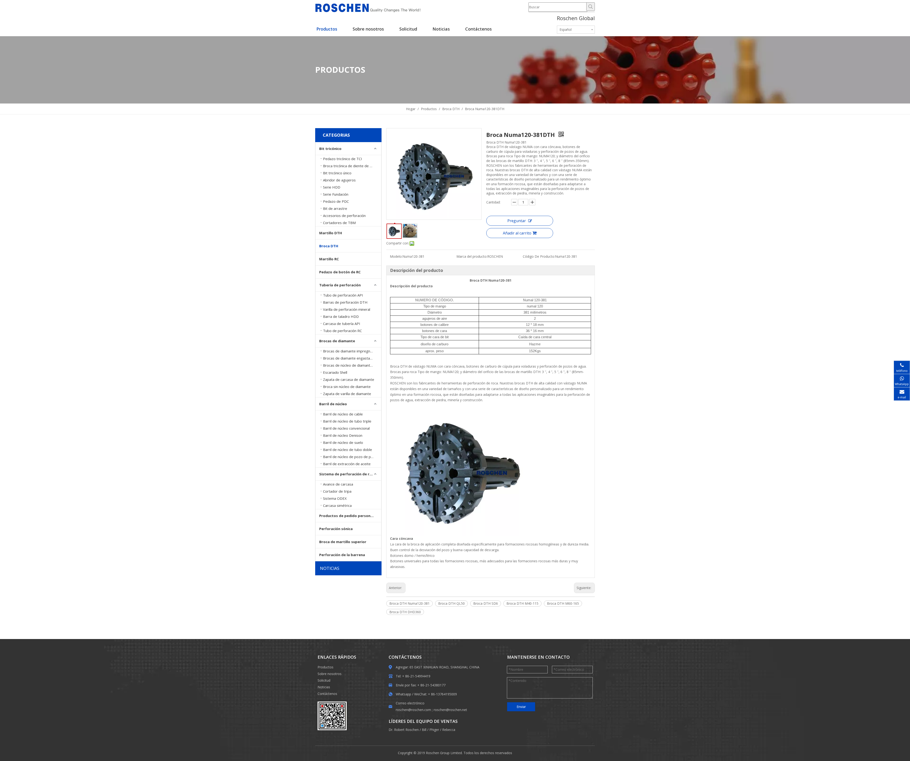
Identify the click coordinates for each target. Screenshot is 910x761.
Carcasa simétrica (337, 505)
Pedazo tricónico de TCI (342, 158)
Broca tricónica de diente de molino (351, 165)
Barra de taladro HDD (341, 316)
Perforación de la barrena (342, 554)
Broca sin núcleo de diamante (347, 386)
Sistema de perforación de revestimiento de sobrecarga (350, 474)
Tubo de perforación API (343, 295)
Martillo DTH (330, 232)
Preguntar (516, 220)
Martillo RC (329, 259)
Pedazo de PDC (336, 201)
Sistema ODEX (335, 498)
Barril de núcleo (333, 403)
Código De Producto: (539, 256)
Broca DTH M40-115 (522, 603)
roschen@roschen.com (413, 709)
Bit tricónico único (337, 173)
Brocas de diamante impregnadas (350, 351)
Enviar (521, 706)
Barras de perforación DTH (345, 302)
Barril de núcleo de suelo (343, 442)
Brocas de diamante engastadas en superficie (352, 358)
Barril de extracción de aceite (347, 463)
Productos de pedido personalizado (350, 515)
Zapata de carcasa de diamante (348, 379)
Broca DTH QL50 (451, 603)
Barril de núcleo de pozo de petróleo (352, 456)
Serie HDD (331, 187)
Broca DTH (328, 245)
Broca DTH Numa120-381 (409, 603)
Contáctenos (327, 693)
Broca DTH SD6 (485, 603)
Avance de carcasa (338, 484)
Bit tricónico (330, 148)
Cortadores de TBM (339, 222)
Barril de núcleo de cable (343, 414)
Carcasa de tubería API (341, 323)
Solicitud (324, 680)
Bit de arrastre (335, 208)
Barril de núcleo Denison (342, 435)
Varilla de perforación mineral (346, 309)
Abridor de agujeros (339, 180)
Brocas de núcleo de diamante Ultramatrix (352, 365)
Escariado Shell (335, 372)
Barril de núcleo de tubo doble (347, 449)
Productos (325, 667)
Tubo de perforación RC (342, 330)
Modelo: (396, 256)
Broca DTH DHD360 (405, 612)
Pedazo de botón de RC (340, 272)
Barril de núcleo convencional (346, 428)
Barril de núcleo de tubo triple (347, 421)
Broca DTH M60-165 (563, 603)
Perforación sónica (336, 528)
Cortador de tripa (337, 491)
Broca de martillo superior (342, 541)
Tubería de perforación (340, 285)
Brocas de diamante (337, 340)
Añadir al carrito (517, 233)
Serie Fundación (335, 194)
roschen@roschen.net (450, 709)
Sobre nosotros (329, 673)
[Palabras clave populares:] (590, 6)
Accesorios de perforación (344, 215)
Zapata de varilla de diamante (347, 393)
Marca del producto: (471, 256)
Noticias (324, 687)
